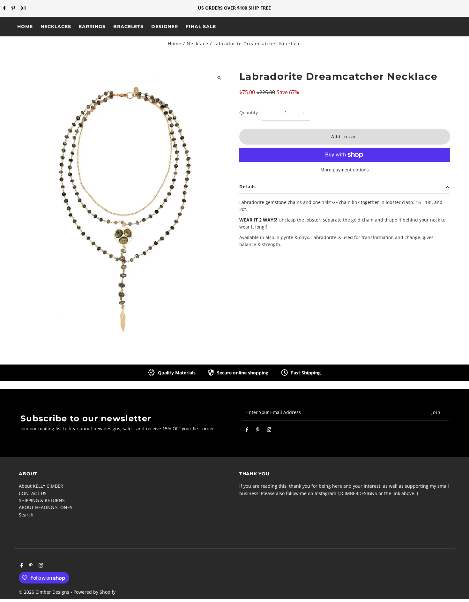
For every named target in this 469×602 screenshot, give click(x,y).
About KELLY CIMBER (41, 486)
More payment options (344, 170)
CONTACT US (33, 493)
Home (175, 44)
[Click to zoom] (219, 78)
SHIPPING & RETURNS (42, 500)
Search (26, 515)
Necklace (197, 44)
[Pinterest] (12, 8)
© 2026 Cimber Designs (45, 592)
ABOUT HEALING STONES (45, 507)
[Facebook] (4, 8)
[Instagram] (22, 8)
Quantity (248, 112)
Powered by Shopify (94, 592)
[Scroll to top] (455, 585)
